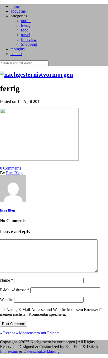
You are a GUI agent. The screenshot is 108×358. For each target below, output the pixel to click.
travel (25, 35)
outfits (26, 20)
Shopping (29, 44)
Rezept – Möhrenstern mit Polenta (31, 333)
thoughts (17, 49)
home (15, 6)
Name (6, 280)
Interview (29, 39)
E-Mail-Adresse (14, 290)
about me (18, 11)
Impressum (9, 351)
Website (6, 299)
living (25, 25)
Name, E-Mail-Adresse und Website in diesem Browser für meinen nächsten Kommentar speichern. (52, 312)
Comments (10, 168)
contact (16, 53)
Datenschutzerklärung (41, 351)
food (25, 30)
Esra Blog (14, 173)
